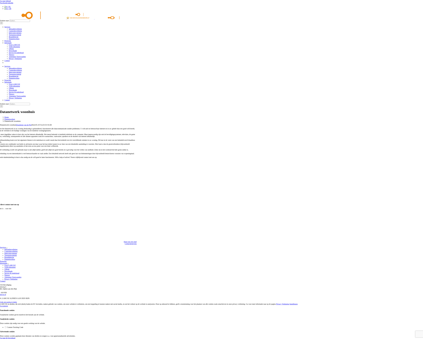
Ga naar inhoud (5, 1)
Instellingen (294, 304)
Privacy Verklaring (282, 304)
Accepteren (4, 306)
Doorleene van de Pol (23, 125)
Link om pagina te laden (8, 302)
